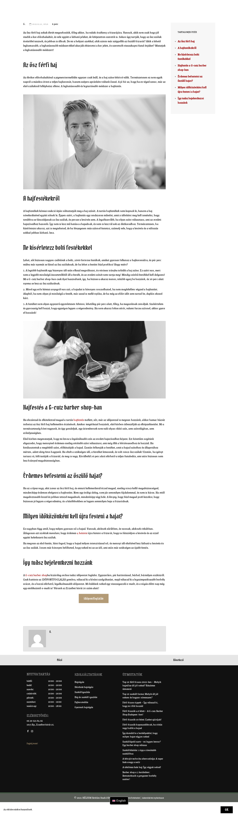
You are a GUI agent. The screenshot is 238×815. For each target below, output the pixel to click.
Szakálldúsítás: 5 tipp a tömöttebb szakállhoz (139, 752)
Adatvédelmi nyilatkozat (153, 798)
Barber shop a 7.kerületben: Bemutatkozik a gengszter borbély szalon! (139, 776)
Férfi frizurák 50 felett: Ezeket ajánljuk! (142, 719)
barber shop (40, 575)
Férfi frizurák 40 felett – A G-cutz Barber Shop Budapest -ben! (142, 713)
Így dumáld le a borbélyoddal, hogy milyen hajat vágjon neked (140, 735)
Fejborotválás (81, 702)
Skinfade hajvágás (84, 687)
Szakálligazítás (82, 692)
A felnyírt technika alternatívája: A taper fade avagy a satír (142, 760)
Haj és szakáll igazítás (86, 697)
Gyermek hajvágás (84, 707)
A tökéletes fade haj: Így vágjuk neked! (141, 767)
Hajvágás (79, 682)
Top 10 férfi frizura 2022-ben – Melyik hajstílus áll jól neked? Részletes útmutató (141, 685)
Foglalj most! (32, 743)
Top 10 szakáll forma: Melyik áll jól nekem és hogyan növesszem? (140, 696)
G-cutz (29, 575)
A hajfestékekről (187, 48)
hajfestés (78, 420)
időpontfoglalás (93, 598)
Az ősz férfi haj (186, 41)
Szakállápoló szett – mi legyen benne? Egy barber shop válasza (141, 743)
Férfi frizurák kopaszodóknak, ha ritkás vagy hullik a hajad (142, 726)
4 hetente (82, 533)
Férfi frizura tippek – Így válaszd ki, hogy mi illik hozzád (140, 704)
